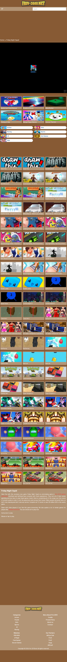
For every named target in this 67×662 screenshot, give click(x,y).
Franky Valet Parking (6, 198)
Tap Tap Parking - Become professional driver (36, 243)
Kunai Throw (49, 288)
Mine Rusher (50, 108)
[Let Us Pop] (56, 436)
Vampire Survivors (14, 509)
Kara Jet (25, 363)
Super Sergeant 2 (28, 393)
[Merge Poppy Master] (33, 120)
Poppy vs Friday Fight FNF (52, 408)
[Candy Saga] (33, 451)
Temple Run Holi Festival (30, 423)
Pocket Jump (4, 288)
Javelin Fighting (50, 258)
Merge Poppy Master (30, 122)
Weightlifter (49, 468)
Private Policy (50, 620)
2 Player (16, 638)
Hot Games (44, 136)
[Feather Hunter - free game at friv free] (56, 197)
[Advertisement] (33, 25)
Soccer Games (16, 643)
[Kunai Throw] (56, 286)
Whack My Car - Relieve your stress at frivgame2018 (37, 213)
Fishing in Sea (5, 122)
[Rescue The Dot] (56, 120)
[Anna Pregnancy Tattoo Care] (33, 271)
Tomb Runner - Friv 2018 (30, 183)
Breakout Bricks (28, 108)
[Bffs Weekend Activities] (11, 257)
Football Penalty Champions (8, 468)
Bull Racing (4, 348)
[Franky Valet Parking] (11, 197)
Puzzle (17, 620)
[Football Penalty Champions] (11, 466)
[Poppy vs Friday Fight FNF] (56, 406)
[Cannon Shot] (56, 346)
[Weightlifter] (56, 466)
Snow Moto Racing (6, 408)
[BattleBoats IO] (56, 167)
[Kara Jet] (33, 361)
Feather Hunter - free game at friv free (56, 198)
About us (50, 622)
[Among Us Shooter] (11, 436)
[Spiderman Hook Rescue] (11, 106)
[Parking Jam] (56, 376)
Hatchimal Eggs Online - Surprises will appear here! (15, 243)
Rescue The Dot (51, 122)
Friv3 (50, 640)
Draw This (4, 169)
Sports (43, 132)
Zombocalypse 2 (28, 303)
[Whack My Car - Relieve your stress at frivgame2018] (33, 212)
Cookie (50, 617)
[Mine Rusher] (56, 106)
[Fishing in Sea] (11, 120)
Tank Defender (5, 378)
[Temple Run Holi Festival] (33, 421)
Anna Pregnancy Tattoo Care (31, 273)
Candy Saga (26, 453)
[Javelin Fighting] (56, 257)
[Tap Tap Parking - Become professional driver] (33, 242)
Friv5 (50, 638)
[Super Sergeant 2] (33, 391)
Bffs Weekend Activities (7, 258)
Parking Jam (49, 378)
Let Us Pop (49, 438)
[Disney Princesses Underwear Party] (56, 316)
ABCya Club (50, 635)
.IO (8, 136)
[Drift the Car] (33, 481)
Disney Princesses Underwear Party (56, 318)
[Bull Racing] (11, 346)
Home (2, 40)
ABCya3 (50, 645)
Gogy (50, 643)
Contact (50, 625)
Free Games (17, 640)
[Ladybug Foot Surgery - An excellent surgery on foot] (11, 227)
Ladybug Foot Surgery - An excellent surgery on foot (15, 228)
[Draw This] (11, 167)
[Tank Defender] (11, 376)
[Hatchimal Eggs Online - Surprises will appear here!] (56, 227)
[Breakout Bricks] (33, 106)
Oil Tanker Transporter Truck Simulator (34, 333)
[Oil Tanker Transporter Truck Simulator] (33, 331)
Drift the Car (26, 483)
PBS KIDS (17, 635)
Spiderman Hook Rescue (9, 108)
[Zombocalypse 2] (33, 301)
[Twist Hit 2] (11, 316)
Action (9, 127)
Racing (9, 132)
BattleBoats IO (50, 169)
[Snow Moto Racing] (11, 406)
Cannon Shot (49, 348)
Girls (42, 127)
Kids (8, 140)
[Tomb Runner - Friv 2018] (33, 182)
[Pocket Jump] (11, 286)
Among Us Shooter (6, 438)
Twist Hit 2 (4, 318)
